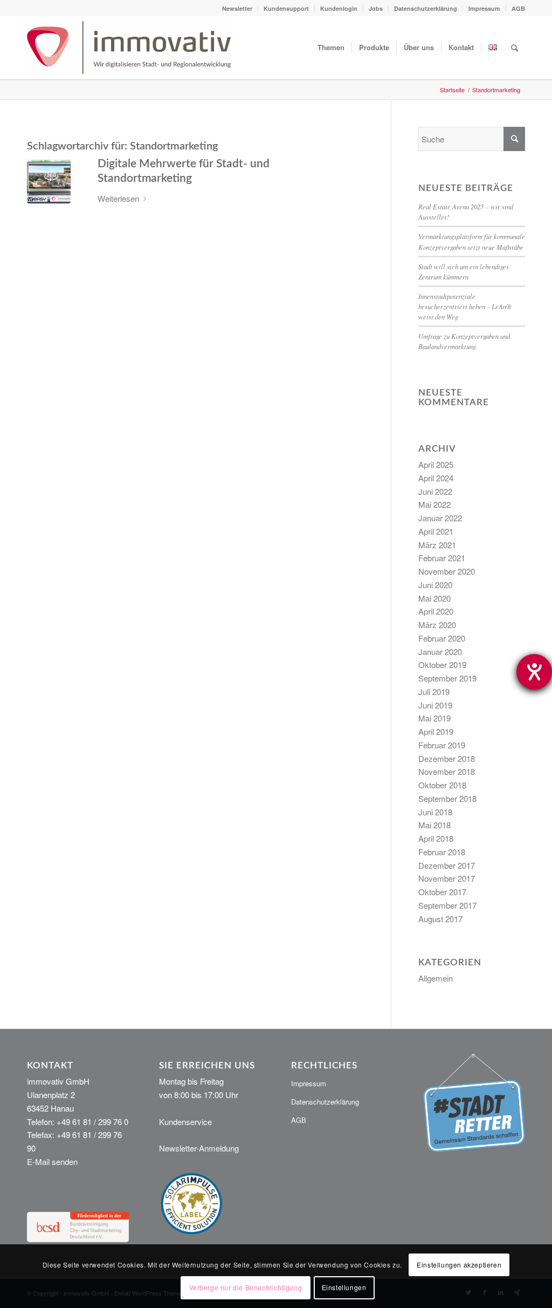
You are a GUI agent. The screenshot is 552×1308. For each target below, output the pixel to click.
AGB (518, 8)
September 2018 (447, 798)
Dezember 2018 (446, 758)
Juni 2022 (435, 491)
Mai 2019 (434, 718)
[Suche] (514, 47)
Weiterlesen (118, 198)
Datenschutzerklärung (425, 8)
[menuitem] (237, 8)
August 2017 (440, 918)
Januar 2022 (440, 517)
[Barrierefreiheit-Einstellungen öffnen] (534, 672)
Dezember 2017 (446, 865)
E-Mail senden (52, 1161)
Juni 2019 (435, 705)
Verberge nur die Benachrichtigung (245, 1287)
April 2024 (435, 477)
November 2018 (446, 771)
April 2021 (435, 531)
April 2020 (435, 611)
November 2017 (446, 878)
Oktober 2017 (442, 891)
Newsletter (237, 8)
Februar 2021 (441, 557)
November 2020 (446, 571)
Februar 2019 (441, 745)
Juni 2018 (435, 812)
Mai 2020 (434, 598)
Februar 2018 (441, 851)
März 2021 (437, 544)
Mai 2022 (434, 504)
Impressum (484, 8)
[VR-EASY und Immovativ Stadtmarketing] (49, 181)
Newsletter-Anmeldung (199, 1148)
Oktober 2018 (442, 785)
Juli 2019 (434, 691)
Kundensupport (286, 8)
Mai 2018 (434, 824)
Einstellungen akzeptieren (459, 1264)
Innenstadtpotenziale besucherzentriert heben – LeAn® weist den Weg (465, 306)
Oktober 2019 (442, 664)
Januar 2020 (440, 651)
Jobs (376, 8)
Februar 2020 (441, 638)
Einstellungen (344, 1287)
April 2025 (435, 464)
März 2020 (437, 624)
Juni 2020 (435, 584)
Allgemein (435, 978)
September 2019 (447, 678)
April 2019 (435, 731)
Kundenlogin (338, 8)
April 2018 (435, 838)
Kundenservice (185, 1121)
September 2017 (447, 905)
